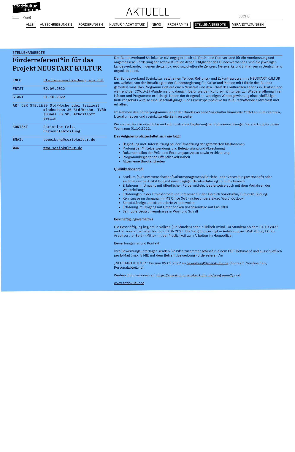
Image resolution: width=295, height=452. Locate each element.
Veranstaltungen (248, 24)
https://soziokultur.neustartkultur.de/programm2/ (195, 275)
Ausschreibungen (56, 24)
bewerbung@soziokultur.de (69, 139)
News (156, 24)
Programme (177, 24)
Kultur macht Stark (127, 24)
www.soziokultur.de (62, 148)
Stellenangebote (210, 24)
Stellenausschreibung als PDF (73, 80)
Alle (29, 24)
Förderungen (90, 24)
